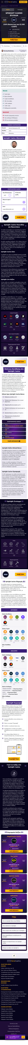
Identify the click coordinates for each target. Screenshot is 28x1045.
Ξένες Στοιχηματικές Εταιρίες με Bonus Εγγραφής (13, 996)
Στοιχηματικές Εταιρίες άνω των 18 (9, 1004)
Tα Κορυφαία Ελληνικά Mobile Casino (10, 974)
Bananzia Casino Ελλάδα (7, 1015)
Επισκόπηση (7, 46)
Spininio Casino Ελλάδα (6, 1017)
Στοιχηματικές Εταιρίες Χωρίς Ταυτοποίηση (11, 1002)
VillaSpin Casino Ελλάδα (7, 1009)
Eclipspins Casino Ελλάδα (7, 1019)
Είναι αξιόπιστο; (17, 46)
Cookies (13, 1036)
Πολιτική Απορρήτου (14, 1028)
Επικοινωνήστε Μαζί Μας (14, 1031)
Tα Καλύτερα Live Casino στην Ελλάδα (10, 972)
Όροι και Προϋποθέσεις (14, 1026)
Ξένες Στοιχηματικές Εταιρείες (8, 1000)
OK (23, 1037)
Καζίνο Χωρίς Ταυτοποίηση (7, 976)
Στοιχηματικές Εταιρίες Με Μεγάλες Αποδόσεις (12, 991)
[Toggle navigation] (2, 2)
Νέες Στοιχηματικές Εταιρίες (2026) (9, 998)
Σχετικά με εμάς (14, 1023)
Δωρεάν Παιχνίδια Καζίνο (7, 978)
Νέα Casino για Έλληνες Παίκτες (9, 970)
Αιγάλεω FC (14, 1033)
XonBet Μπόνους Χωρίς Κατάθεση (9, 985)
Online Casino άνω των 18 (7, 968)
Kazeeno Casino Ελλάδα (7, 1013)
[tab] (8, 9)
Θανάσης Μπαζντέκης (9, 50)
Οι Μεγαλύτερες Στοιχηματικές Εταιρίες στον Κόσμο (13, 994)
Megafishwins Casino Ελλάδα (8, 1011)
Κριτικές (6, 5)
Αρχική (2, 5)
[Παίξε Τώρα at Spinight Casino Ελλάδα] (14, 19)
